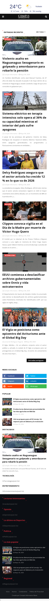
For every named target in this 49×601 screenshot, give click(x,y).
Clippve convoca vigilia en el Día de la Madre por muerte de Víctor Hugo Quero (23, 227)
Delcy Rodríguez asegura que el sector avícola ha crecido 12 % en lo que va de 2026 (23, 176)
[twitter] (36, 376)
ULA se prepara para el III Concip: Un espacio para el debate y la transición (28, 420)
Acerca (14, 592)
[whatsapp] (36, 386)
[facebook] (13, 376)
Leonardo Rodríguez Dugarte (13, 342)
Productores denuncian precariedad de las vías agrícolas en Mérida (29, 410)
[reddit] (13, 386)
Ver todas (40, 32)
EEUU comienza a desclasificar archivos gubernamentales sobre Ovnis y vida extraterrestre (23, 280)
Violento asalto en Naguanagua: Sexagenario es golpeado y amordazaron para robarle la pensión (23, 64)
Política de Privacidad (37, 592)
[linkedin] (36, 381)
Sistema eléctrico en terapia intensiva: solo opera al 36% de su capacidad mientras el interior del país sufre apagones (24, 121)
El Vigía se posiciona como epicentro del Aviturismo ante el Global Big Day (23, 333)
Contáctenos (23, 592)
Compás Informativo (10, 75)
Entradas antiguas (35, 360)
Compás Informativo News (28, 595)
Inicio (8, 592)
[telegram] (13, 381)
